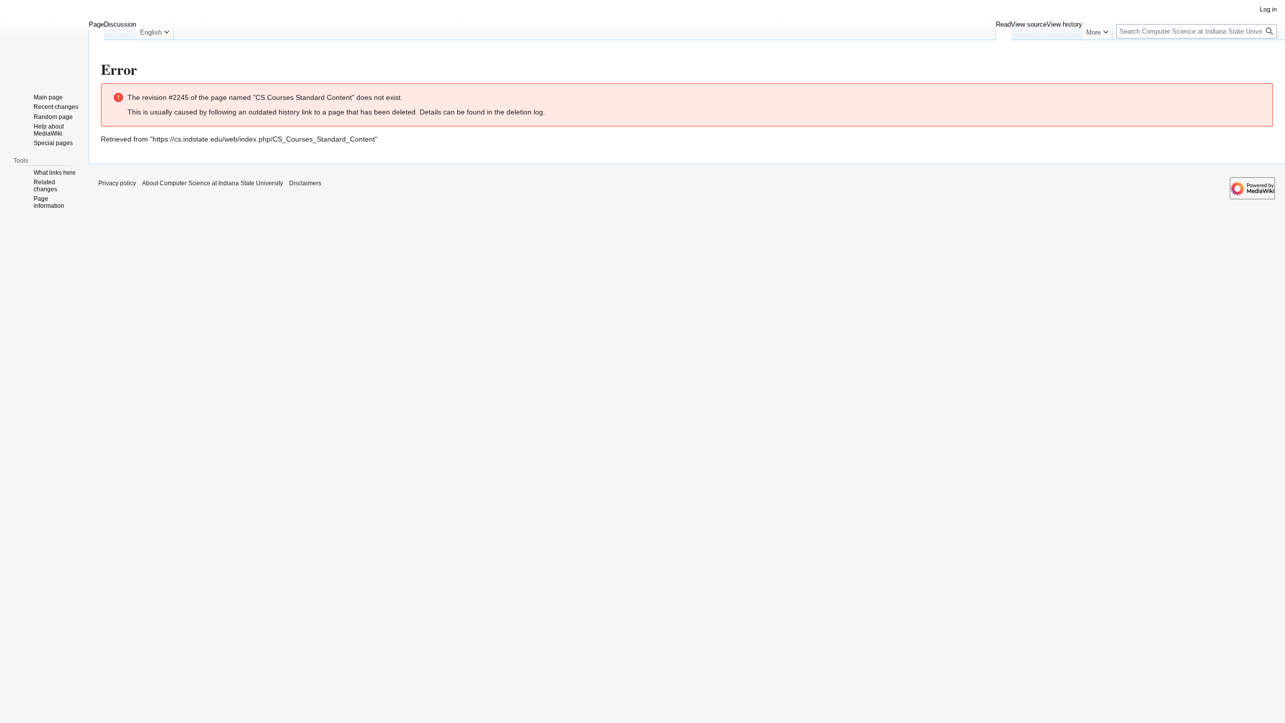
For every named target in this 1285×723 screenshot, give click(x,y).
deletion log (524, 112)
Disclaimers (305, 183)
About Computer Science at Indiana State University (212, 183)
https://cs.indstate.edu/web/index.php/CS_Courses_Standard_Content (264, 139)
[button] (154, 30)
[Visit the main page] (44, 40)
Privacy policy (117, 183)
